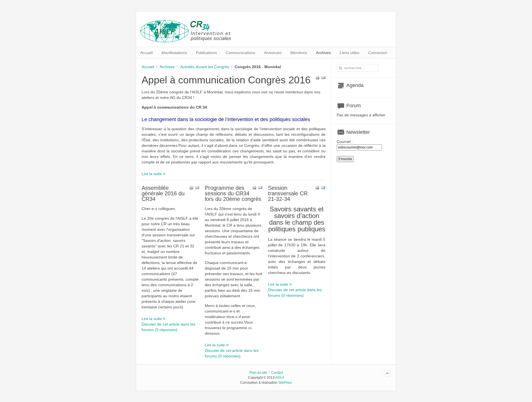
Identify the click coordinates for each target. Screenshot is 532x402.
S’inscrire (345, 159)
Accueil (148, 67)
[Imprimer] (317, 78)
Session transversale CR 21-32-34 (288, 193)
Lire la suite (152, 173)
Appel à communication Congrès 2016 (226, 80)
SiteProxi (285, 383)
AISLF (279, 378)
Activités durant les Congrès (204, 67)
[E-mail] (323, 78)
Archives (167, 67)
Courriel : (345, 141)
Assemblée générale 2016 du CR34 (163, 193)
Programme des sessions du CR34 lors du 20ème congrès (233, 193)
